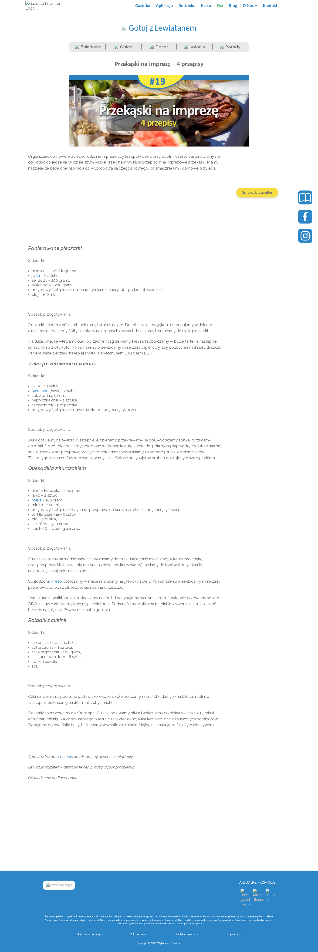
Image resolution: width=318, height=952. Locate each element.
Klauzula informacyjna (90, 934)
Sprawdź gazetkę (257, 192)
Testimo (176, 943)
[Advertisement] (126, 208)
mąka (36, 500)
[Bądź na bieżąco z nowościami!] (305, 217)
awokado (40, 390)
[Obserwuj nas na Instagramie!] (305, 236)
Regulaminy (233, 934)
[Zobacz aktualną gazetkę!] (305, 197)
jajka (36, 275)
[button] (285, 6)
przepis (66, 756)
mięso (56, 581)
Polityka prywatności (187, 934)
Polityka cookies (139, 934)
